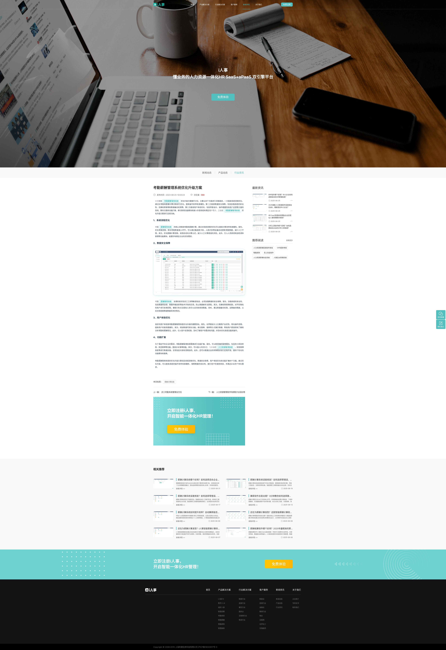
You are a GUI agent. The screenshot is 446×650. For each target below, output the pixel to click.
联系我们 (295, 607)
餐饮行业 (242, 607)
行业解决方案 (220, 4)
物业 (261, 616)
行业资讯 (239, 172)
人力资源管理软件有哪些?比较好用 (230, 392)
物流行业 (242, 620)
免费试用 (287, 4)
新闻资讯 (246, 4)
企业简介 (295, 599)
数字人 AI (221, 603)
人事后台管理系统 (280, 257)
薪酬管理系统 (166, 227)
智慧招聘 (221, 611)
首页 (192, 4)
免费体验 (223, 97)
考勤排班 (221, 616)
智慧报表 (221, 628)
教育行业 (262, 611)
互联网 (261, 620)
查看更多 (289, 240)
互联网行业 (243, 616)
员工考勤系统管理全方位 (171, 392)
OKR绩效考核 (282, 248)
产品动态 (223, 172)
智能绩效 (256, 253)
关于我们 (258, 4)
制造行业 (242, 599)
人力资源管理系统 (225, 347)
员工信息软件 (269, 253)
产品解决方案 (204, 4)
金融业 (261, 607)
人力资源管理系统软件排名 (263, 248)
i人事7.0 (221, 599)
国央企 (241, 611)
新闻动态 (207, 172)
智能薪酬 (221, 620)
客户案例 (234, 4)
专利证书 (295, 603)
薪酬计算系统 (169, 382)
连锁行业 (242, 603)
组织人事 (221, 607)
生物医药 (262, 628)
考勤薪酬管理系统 (171, 201)
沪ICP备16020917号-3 (207, 647)
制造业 (261, 599)
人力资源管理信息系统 (261, 257)
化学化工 (262, 624)
